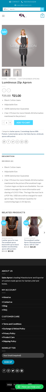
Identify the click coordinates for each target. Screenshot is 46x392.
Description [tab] (8, 156)
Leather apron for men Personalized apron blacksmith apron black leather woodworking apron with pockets (10, 244)
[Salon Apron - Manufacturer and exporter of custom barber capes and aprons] (23, 16)
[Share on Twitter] (13, 142)
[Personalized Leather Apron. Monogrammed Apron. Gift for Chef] (34, 226)
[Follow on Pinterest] (22, 371)
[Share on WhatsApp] (4, 142)
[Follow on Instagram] (9, 371)
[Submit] (42, 9)
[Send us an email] (17, 371)
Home (4, 79)
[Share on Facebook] (9, 142)
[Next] (40, 46)
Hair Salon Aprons (30, 134)
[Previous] (6, 46)
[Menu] (3, 16)
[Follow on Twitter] (13, 371)
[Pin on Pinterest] (22, 142)
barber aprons (15, 131)
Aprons (12, 79)
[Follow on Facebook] (4, 371)
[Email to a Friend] (17, 142)
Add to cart (23, 122)
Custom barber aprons (28, 79)
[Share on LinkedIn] (26, 142)
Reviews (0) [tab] (7, 161)
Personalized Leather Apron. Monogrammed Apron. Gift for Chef (32, 242)
